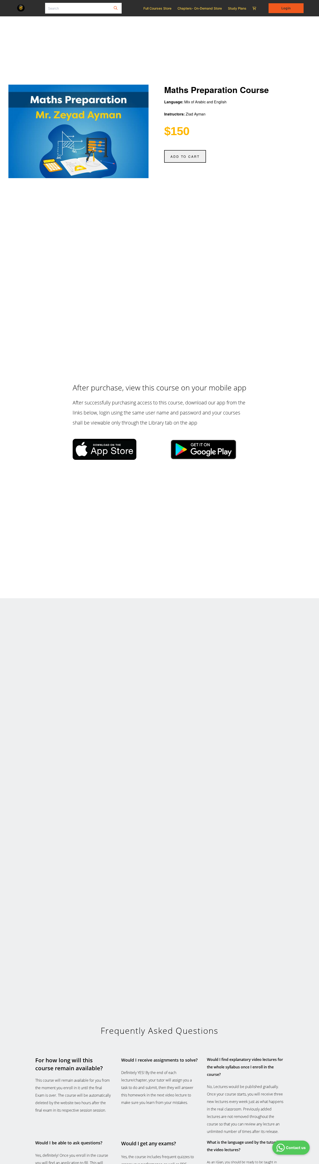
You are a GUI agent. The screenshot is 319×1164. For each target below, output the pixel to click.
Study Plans (237, 8)
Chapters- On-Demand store (199, 8)
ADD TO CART (185, 156)
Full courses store (157, 8)
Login (286, 8)
